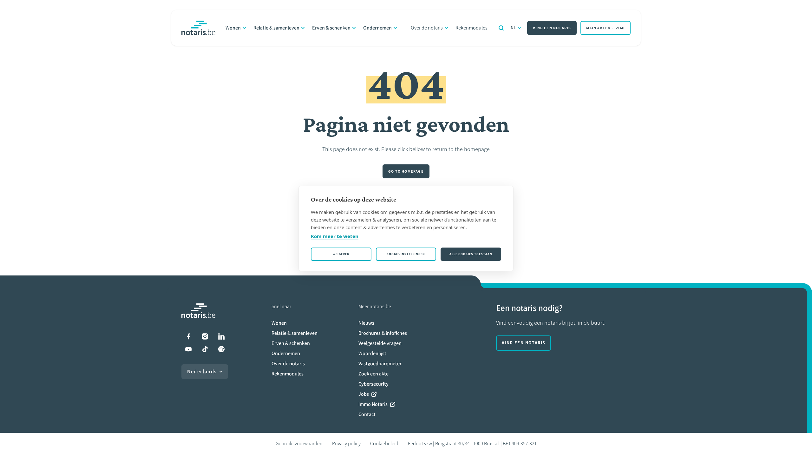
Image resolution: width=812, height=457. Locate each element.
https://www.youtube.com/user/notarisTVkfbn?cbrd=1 (188, 349)
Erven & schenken (331, 28)
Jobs (363, 394)
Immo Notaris (373, 404)
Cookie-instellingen (406, 254)
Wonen (233, 28)
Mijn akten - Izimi (605, 28)
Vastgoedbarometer (380, 364)
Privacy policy (346, 443)
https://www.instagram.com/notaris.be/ (205, 336)
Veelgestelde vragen (380, 343)
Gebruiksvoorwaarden (299, 443)
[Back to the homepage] (198, 28)
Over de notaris (427, 28)
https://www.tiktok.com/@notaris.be (205, 349)
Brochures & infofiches (382, 333)
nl (514, 27)
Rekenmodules (471, 28)
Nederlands (202, 371)
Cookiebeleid (384, 443)
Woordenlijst (372, 353)
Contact (367, 414)
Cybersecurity (373, 384)
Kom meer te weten (334, 236)
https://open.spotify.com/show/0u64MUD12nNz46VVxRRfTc (221, 349)
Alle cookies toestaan (470, 254)
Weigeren (341, 254)
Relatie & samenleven (276, 28)
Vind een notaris (552, 28)
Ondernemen (377, 28)
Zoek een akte (373, 374)
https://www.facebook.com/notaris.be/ (188, 336)
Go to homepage (406, 171)
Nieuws (366, 323)
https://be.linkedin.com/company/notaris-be (221, 336)
